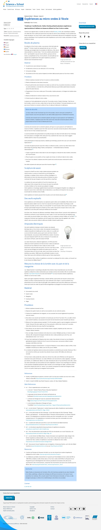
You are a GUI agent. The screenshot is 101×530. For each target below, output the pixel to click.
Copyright (32, 507)
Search (91, 4)
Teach (33, 9)
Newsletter (85, 4)
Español (7, 51)
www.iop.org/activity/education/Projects (50, 454)
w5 (66, 194)
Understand (28, 9)
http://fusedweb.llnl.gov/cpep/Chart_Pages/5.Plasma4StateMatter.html (52, 405)
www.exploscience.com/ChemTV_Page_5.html (37, 410)
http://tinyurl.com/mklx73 (51, 424)
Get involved (49, 9)
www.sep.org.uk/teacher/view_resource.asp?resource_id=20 (47, 464)
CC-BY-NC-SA (27, 486)
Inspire (22, 9)
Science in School (28, 16)
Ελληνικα (7, 49)
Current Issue (10, 9)
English (7, 42)
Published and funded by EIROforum (11, 523)
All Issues (17, 9)
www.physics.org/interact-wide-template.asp (37, 429)
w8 (52, 273)
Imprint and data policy (8, 511)
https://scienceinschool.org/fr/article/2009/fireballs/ (49, 378)
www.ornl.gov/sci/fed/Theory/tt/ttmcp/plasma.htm (43, 401)
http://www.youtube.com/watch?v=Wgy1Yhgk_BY (39, 433)
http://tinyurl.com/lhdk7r (57, 446)
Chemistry (10, 31)
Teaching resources (14, 35)
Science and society (13, 33)
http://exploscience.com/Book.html (34, 420)
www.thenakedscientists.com (33, 424)
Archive (52, 507)
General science (17, 31)
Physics (6, 33)
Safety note (33, 509)
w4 (55, 164)
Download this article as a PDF (87, 26)
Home (4, 9)
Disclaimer (32, 511)
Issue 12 (41, 16)
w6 (74, 216)
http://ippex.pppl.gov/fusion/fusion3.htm (37, 392)
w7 (41, 260)
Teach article (20, 19)
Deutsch (7, 47)
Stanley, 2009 (57, 31)
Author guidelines (57, 9)
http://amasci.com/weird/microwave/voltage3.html (39, 441)
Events (38, 9)
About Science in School (9, 507)
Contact (79, 4)
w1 (28, 48)
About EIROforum (7, 509)
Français (7, 45)
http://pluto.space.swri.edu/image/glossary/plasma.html (47, 396)
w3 (32, 149)
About (42, 9)
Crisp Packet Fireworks (34, 273)
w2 (31, 142)
